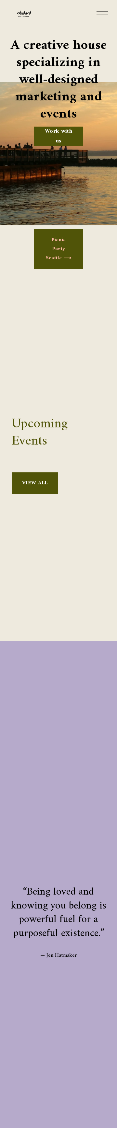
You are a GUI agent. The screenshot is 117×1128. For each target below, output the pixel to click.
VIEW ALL (35, 483)
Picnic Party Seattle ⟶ (59, 249)
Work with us (58, 136)
